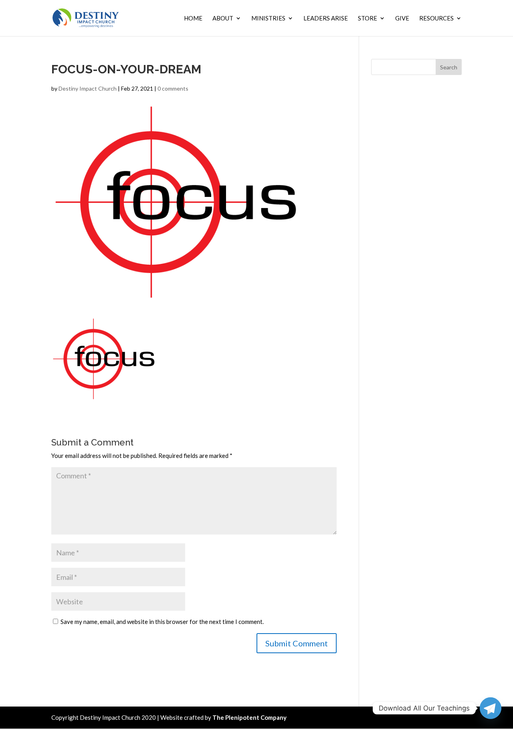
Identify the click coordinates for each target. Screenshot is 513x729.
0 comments (173, 88)
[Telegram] (490, 708)
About (222, 18)
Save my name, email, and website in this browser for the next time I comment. (162, 621)
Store (367, 18)
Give (402, 18)
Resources (436, 18)
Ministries (268, 18)
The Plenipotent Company (249, 717)
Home (193, 18)
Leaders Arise (325, 18)
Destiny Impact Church (88, 88)
